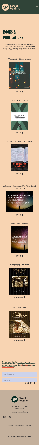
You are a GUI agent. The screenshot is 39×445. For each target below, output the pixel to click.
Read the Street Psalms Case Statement (19, 437)
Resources (10, 430)
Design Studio (20, 425)
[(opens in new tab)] (19, 75)
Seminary (10, 425)
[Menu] (36, 7)
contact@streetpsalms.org (19, 412)
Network (28, 425)
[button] (19, 383)
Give (31, 430)
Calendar (24, 430)
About (17, 430)
